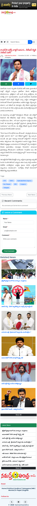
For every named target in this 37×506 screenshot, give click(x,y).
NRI (33, 488)
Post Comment (9, 251)
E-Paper (18, 490)
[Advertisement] (18, 27)
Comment (6, 235)
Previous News (7, 195)
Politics (10, 488)
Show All (18, 415)
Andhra (18, 488)
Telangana (26, 488)
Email (5, 227)
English (26, 490)
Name (5, 219)
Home (4, 488)
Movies (11, 490)
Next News (31, 195)
